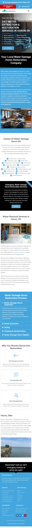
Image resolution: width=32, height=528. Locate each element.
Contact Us (19, 505)
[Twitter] (22, 515)
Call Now (16, 206)
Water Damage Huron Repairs (16, 335)
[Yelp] (25, 515)
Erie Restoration (6, 147)
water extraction (19, 252)
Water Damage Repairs (16, 401)
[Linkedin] (20, 515)
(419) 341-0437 (16, 470)
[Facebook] (17, 515)
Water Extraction (11, 324)
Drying (7, 327)
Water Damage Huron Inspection (13, 304)
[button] (28, 11)
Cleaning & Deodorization (15, 331)
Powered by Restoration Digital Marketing (16, 523)
